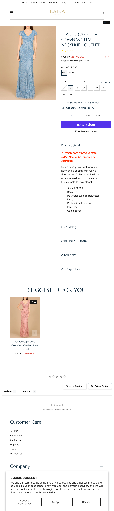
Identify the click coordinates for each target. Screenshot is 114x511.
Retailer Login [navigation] (17, 453)
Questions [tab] (26, 391)
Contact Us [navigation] (16, 440)
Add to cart (93, 115)
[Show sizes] (34, 333)
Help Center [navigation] (16, 435)
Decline (86, 502)
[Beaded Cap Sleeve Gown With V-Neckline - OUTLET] (25, 317)
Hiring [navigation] (13, 449)
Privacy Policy (47, 492)
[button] (12, 12)
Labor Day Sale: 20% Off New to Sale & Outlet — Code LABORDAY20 (57, 3)
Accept (56, 502)
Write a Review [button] (102, 386)
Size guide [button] (106, 82)
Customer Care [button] (25, 422)
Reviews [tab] (8, 391)
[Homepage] (57, 12)
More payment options (86, 131)
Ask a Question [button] (76, 386)
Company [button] (20, 466)
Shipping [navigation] (14, 444)
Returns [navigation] (14, 431)
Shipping (65, 61)
